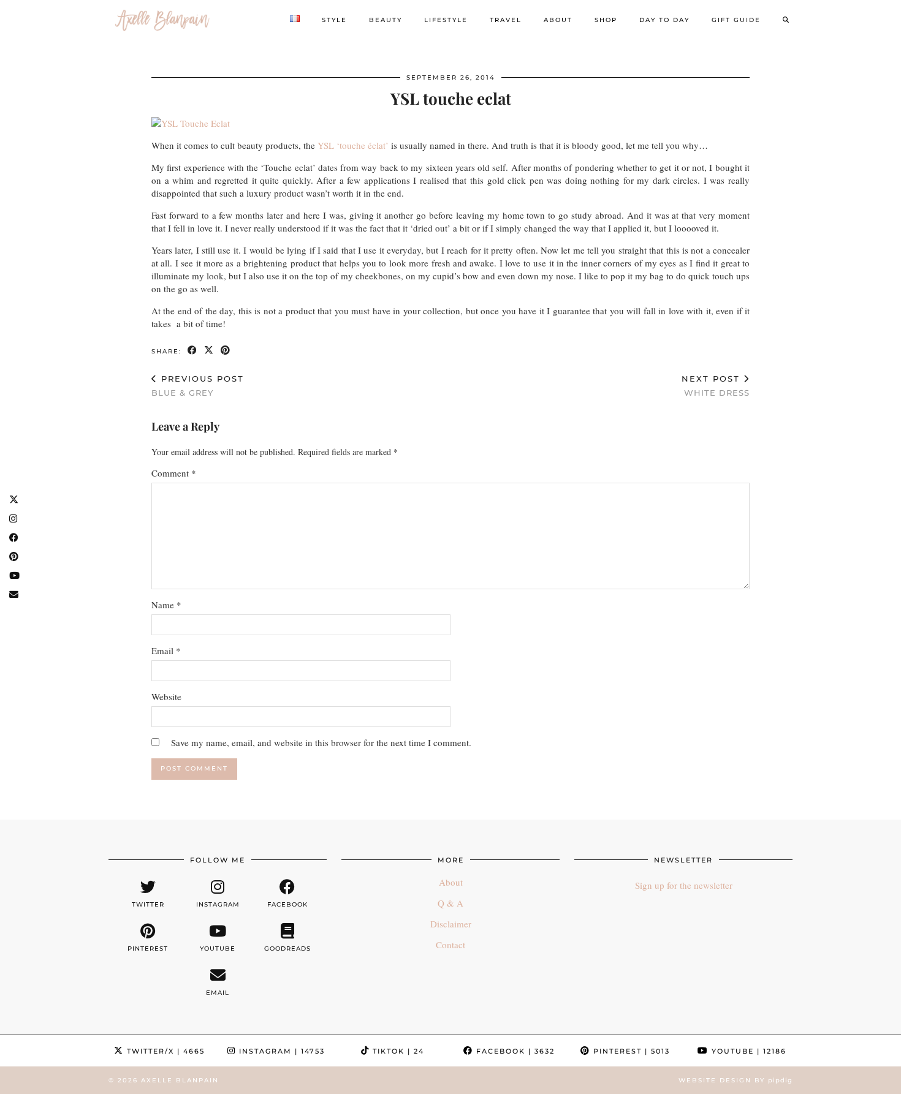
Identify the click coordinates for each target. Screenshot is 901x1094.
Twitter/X (164, 1051)
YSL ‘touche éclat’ (353, 145)
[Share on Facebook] (192, 350)
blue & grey (197, 386)
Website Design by (736, 1080)
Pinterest (630, 1051)
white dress (716, 386)
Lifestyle (446, 20)
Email (166, 650)
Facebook (514, 1051)
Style (334, 20)
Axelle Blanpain (180, 1080)
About (558, 20)
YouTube (747, 1051)
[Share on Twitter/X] (209, 350)
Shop (606, 20)
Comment (173, 473)
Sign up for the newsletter (683, 885)
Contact (450, 944)
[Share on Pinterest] (226, 350)
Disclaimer (450, 924)
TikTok (397, 1051)
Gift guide (736, 20)
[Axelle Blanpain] (162, 20)
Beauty (385, 20)
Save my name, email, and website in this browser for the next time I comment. (321, 742)
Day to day (664, 20)
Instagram (280, 1051)
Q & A (450, 903)
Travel (506, 20)
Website (166, 696)
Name (166, 604)
